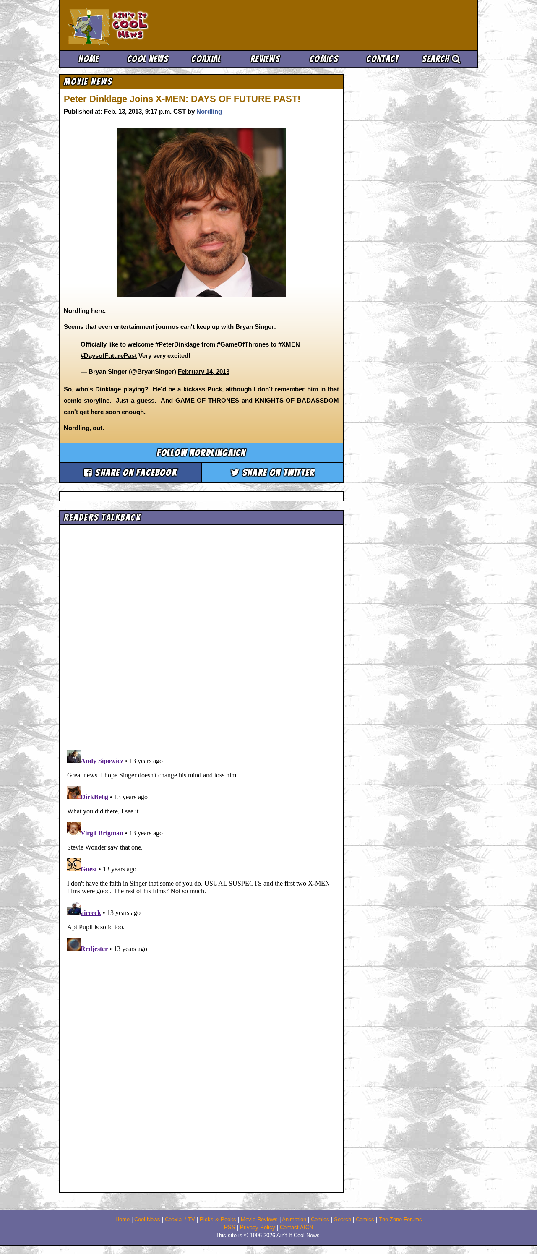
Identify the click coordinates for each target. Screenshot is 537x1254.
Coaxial (206, 59)
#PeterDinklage (177, 344)
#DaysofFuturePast (109, 355)
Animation (294, 1220)
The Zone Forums (400, 1220)
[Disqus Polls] (201, 634)
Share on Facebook (135, 472)
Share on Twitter (277, 472)
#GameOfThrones (243, 344)
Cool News (147, 59)
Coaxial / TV (180, 1220)
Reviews (265, 59)
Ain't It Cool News (130, 25)
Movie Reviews (259, 1220)
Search (437, 59)
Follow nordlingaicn (201, 453)
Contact (382, 59)
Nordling (209, 111)
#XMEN (289, 344)
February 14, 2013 (203, 371)
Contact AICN (296, 1228)
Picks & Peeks (218, 1220)
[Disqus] (201, 851)
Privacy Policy (257, 1228)
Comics (324, 59)
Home (88, 59)
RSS (229, 1228)
